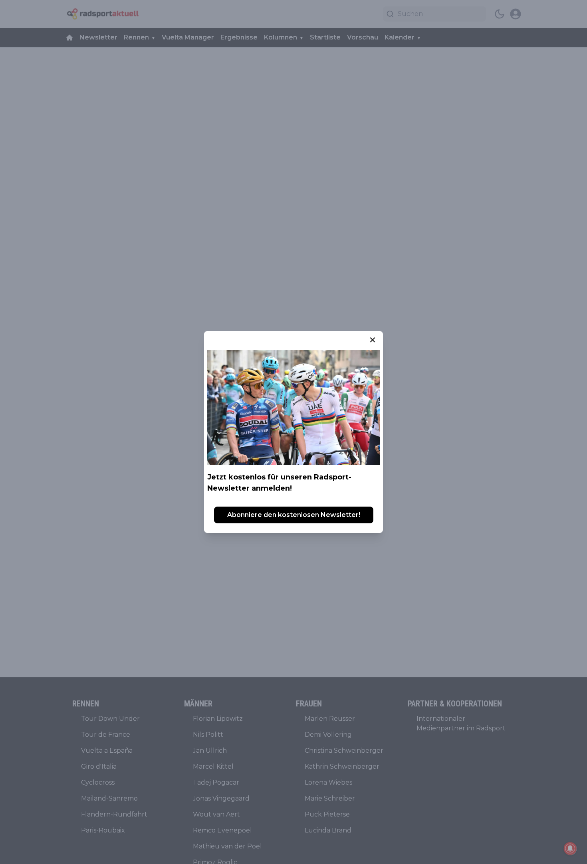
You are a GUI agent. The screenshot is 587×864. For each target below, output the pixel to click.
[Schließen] (373, 340)
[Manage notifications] (570, 848)
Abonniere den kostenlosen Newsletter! (293, 515)
